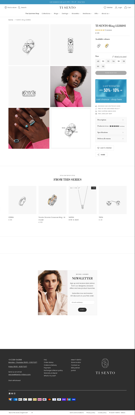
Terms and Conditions (77, 413)
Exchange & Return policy (53, 370)
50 (103, 61)
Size (97, 56)
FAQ (45, 360)
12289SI (11, 217)
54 (114, 61)
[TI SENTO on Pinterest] (12, 394)
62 (103, 66)
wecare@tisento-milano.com (19, 374)
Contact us (75, 365)
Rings (56, 13)
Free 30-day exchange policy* (109, 108)
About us (105, 13)
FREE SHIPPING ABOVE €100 (107, 111)
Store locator (76, 362)
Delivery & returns (104, 139)
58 (124, 61)
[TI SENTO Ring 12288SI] (98, 45)
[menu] (20, 412)
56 (119, 61)
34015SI (71, 217)
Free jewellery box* (105, 114)
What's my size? (121, 57)
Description (101, 120)
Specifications (102, 132)
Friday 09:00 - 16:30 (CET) (17, 367)
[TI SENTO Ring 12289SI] (22, 200)
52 (108, 61)
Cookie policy (102, 413)
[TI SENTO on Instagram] (14, 394)
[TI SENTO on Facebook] (9, 394)
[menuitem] (77, 412)
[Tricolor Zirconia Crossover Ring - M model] (52, 200)
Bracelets (75, 13)
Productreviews (110, 126)
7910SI (101, 217)
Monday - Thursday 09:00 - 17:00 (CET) (22, 362)
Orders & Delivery (50, 365)
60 (98, 66)
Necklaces (86, 13)
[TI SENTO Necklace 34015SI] (83, 200)
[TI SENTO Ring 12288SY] (106, 45)
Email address (76, 299)
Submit (82, 310)
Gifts (96, 13)
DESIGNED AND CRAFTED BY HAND (109, 106)
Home (10, 20)
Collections (46, 13)
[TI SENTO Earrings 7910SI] (113, 200)
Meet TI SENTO (76, 360)
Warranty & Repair (50, 373)
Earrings (65, 13)
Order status (48, 362)
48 (98, 61)
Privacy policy (90, 413)
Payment (47, 368)
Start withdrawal (14, 380)
